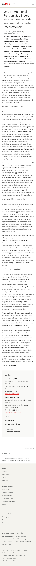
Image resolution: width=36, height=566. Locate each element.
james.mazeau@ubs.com (13, 412)
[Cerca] (28, 4)
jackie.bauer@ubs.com (12, 394)
